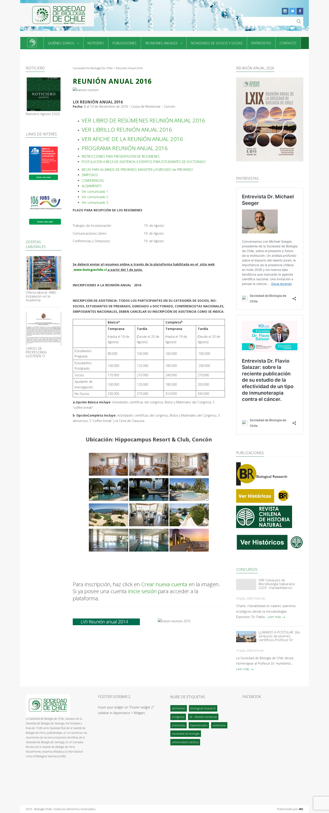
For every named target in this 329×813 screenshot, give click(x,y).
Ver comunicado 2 (95, 197)
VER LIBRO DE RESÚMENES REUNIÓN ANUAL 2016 (143, 120)
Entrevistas (261, 43)
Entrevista (178, 725)
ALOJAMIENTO (91, 186)
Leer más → (276, 617)
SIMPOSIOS (90, 175)
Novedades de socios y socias (217, 43)
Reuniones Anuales (161, 43)
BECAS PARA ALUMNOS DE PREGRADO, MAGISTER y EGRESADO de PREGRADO (137, 169)
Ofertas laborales (36, 244)
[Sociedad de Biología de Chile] (57, 14)
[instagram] (285, 11)
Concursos (247, 569)
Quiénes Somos (61, 43)
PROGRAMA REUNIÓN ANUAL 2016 (125, 148)
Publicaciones (125, 43)
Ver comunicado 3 (95, 202)
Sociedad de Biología (185, 734)
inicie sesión (142, 591)
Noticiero (96, 43)
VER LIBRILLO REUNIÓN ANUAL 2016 (127, 129)
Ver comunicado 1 (95, 191)
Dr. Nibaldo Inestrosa (203, 717)
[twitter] (292, 11)
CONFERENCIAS (93, 180)
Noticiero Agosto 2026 (43, 114)
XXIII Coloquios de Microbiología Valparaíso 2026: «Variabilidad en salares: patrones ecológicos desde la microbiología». (280, 584)
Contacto (288, 43)
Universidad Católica (185, 742)
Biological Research (203, 708)
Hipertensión (198, 725)
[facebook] (300, 11)
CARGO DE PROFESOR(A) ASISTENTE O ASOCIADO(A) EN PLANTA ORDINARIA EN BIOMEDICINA (43, 352)
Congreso (178, 717)
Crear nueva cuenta (164, 584)
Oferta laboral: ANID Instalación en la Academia (41, 296)
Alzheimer (178, 708)
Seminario (219, 725)
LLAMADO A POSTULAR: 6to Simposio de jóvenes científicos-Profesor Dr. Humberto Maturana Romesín (279, 636)
